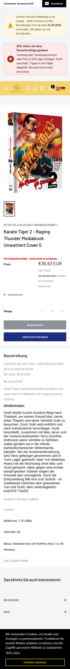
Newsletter (57, 3)
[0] (49, 88)
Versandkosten (47, 275)
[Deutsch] (63, 88)
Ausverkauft (35, 325)
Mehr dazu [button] (13, 652)
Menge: (8, 311)
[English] (58, 88)
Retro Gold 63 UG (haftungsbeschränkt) (30, 224)
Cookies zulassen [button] (35, 662)
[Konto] (35, 88)
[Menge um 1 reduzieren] (42, 311)
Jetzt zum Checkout (35, 337)
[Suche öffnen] (28, 88)
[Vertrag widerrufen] (42, 88)
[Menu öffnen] (5, 88)
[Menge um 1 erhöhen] (62, 311)
